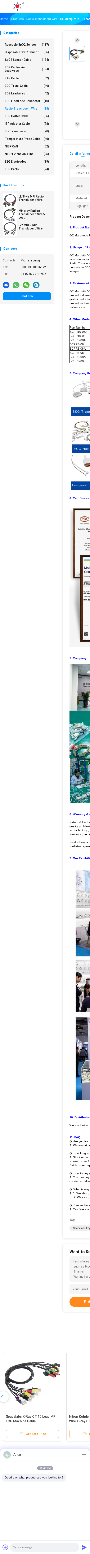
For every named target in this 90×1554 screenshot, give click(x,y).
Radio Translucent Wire (27, 108)
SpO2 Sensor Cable (27, 59)
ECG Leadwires (27, 93)
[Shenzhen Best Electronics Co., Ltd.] (18, 6)
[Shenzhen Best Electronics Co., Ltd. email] (6, 284)
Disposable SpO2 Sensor (27, 52)
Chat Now (27, 296)
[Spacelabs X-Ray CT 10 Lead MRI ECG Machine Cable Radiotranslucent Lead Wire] (32, 1381)
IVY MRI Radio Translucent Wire (30, 226)
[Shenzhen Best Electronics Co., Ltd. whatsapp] (16, 284)
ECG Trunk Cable (27, 86)
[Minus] (84, 1454)
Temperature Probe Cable (27, 139)
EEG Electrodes (27, 161)
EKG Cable (27, 78)
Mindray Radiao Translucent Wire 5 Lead (32, 214)
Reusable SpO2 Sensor (27, 44)
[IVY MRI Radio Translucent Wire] (10, 229)
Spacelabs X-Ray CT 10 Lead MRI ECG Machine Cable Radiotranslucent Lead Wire (31, 1421)
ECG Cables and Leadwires (27, 69)
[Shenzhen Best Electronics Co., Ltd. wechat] (26, 284)
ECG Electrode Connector (27, 101)
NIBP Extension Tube (27, 154)
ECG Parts (27, 169)
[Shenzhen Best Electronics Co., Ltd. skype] (36, 284)
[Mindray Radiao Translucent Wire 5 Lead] (10, 215)
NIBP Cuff (27, 146)
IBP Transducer (27, 131)
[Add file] (5, 1547)
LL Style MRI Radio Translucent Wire (31, 198)
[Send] (84, 1547)
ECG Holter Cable (27, 116)
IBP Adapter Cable (27, 123)
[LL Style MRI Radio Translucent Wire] (10, 200)
